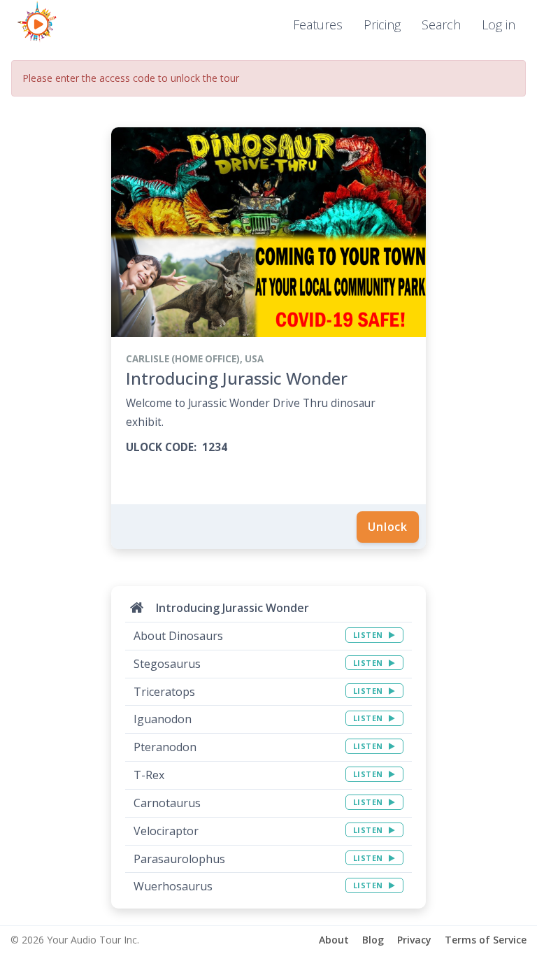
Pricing (382, 24)
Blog (373, 939)
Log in (498, 24)
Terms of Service (486, 939)
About (334, 939)
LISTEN (369, 634)
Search (441, 24)
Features (318, 24)
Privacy (414, 939)
